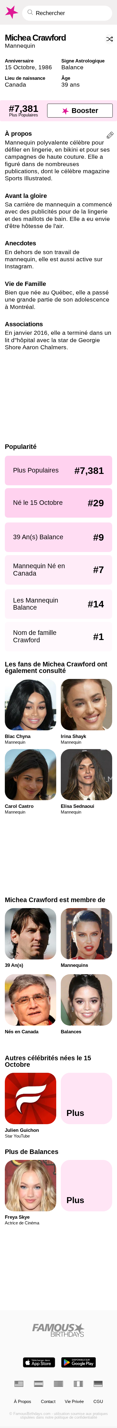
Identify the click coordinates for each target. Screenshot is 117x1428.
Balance (72, 67)
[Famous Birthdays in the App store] (39, 1362)
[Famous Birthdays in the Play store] (78, 1362)
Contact (48, 1402)
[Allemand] (98, 1384)
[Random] (110, 39)
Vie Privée (74, 1402)
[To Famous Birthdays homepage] (11, 12)
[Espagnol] (38, 1384)
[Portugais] (58, 1384)
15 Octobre (20, 67)
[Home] (58, 1330)
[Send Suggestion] (110, 136)
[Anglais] (19, 1384)
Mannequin (20, 45)
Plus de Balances (31, 1151)
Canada (15, 84)
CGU (98, 1402)
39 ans (70, 84)
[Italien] (78, 1384)
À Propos (22, 1402)
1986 (45, 67)
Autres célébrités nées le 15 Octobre (48, 1061)
